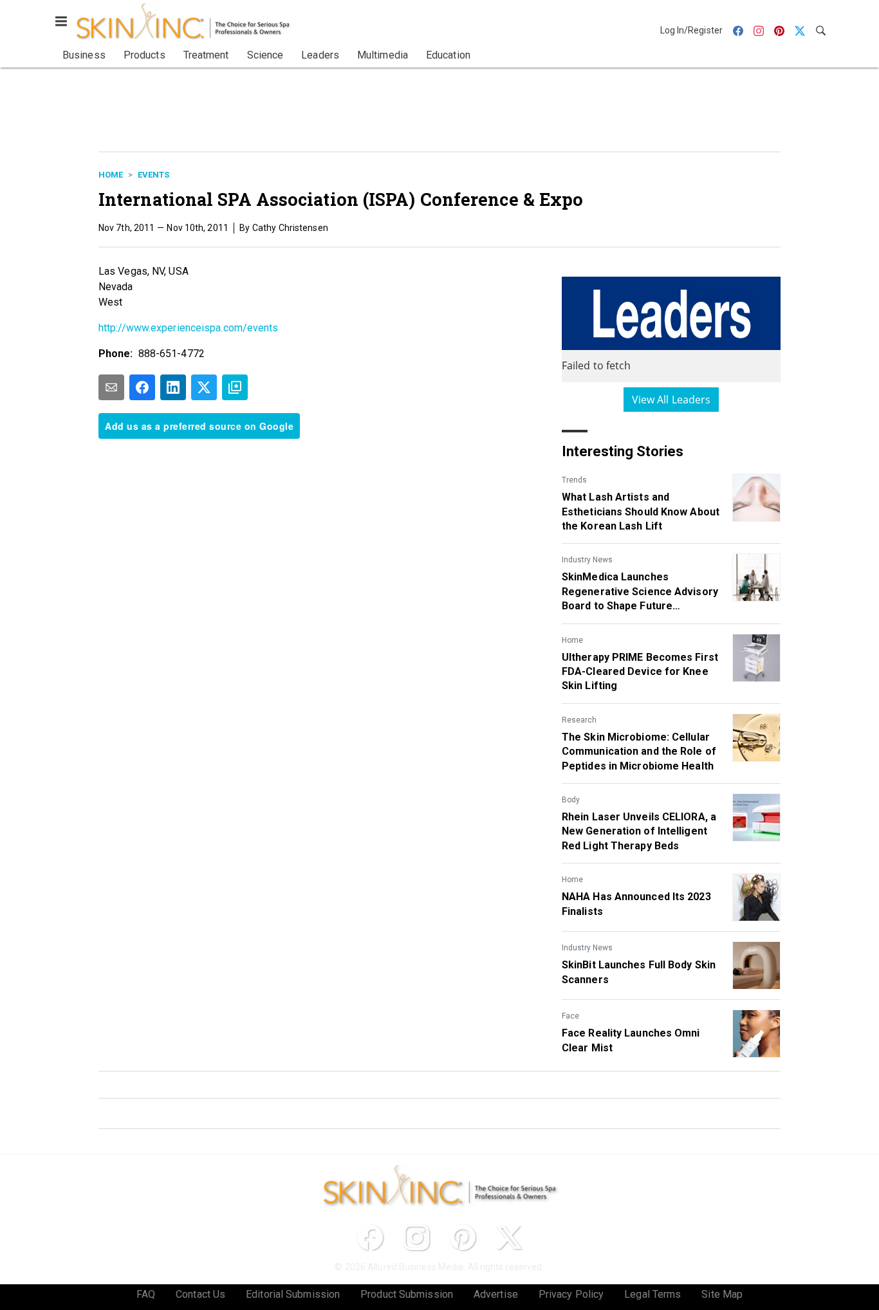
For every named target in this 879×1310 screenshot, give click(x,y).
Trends (574, 479)
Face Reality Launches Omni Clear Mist (631, 1040)
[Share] (142, 387)
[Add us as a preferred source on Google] (235, 387)
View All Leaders (671, 399)
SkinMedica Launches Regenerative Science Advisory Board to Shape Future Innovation (640, 592)
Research (579, 719)
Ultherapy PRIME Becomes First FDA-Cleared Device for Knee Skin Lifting (640, 671)
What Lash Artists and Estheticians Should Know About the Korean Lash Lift (640, 511)
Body (571, 799)
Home (110, 175)
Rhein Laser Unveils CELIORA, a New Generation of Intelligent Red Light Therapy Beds (639, 831)
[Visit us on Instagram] (416, 1237)
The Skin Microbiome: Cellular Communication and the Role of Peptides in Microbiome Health (639, 751)
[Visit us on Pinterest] (463, 1237)
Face (570, 1015)
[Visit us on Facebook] (370, 1237)
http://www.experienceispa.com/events (188, 328)
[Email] (111, 387)
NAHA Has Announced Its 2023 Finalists (636, 903)
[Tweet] (204, 387)
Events (153, 175)
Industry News (587, 559)
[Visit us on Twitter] (509, 1237)
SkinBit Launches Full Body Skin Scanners (639, 972)
